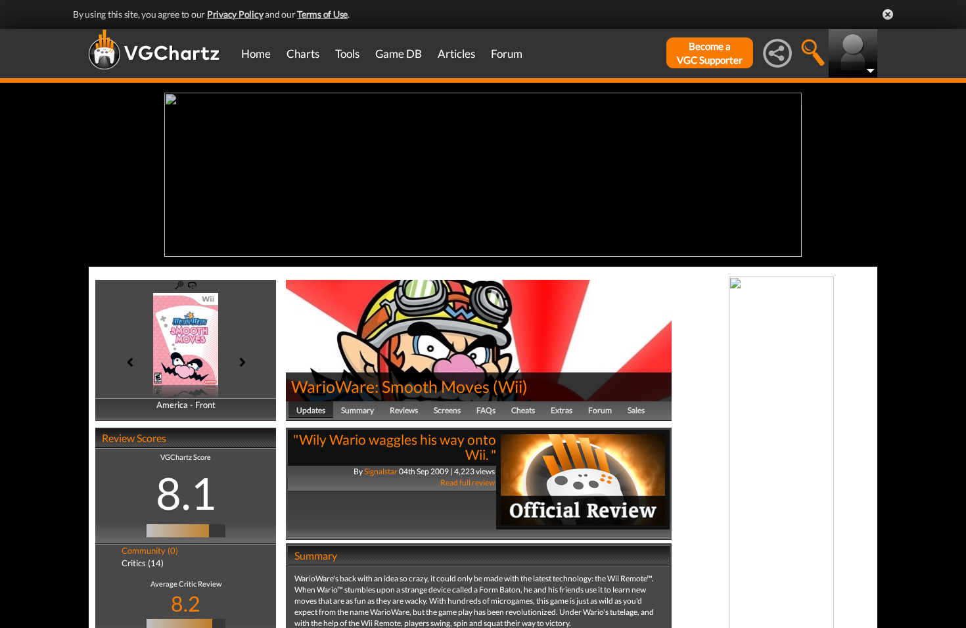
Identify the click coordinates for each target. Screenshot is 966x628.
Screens (447, 410)
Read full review (467, 482)
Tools (347, 53)
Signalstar (381, 471)
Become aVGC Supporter (710, 53)
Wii (510, 386)
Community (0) (150, 550)
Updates (310, 410)
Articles (456, 53)
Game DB (398, 53)
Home (256, 53)
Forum (506, 53)
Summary (357, 410)
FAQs (485, 410)
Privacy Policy (235, 14)
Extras (561, 410)
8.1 (186, 492)
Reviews (404, 410)
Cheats (523, 410)
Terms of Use (322, 14)
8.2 (185, 603)
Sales (636, 410)
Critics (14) (143, 563)
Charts (303, 53)
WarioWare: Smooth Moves (390, 386)
